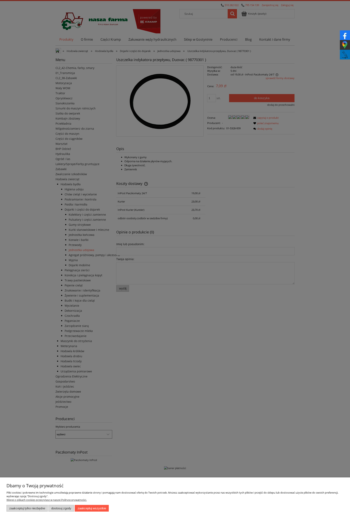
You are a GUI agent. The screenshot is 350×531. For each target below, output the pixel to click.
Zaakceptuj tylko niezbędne (27, 508)
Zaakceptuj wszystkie (92, 508)
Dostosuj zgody (61, 508)
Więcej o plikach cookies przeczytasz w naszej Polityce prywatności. (46, 500)
